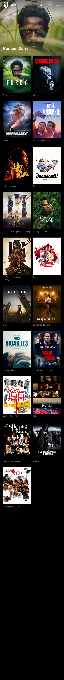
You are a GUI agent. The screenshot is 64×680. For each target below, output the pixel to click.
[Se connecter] (49, 4)
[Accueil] (9, 5)
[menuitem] (40, 4)
